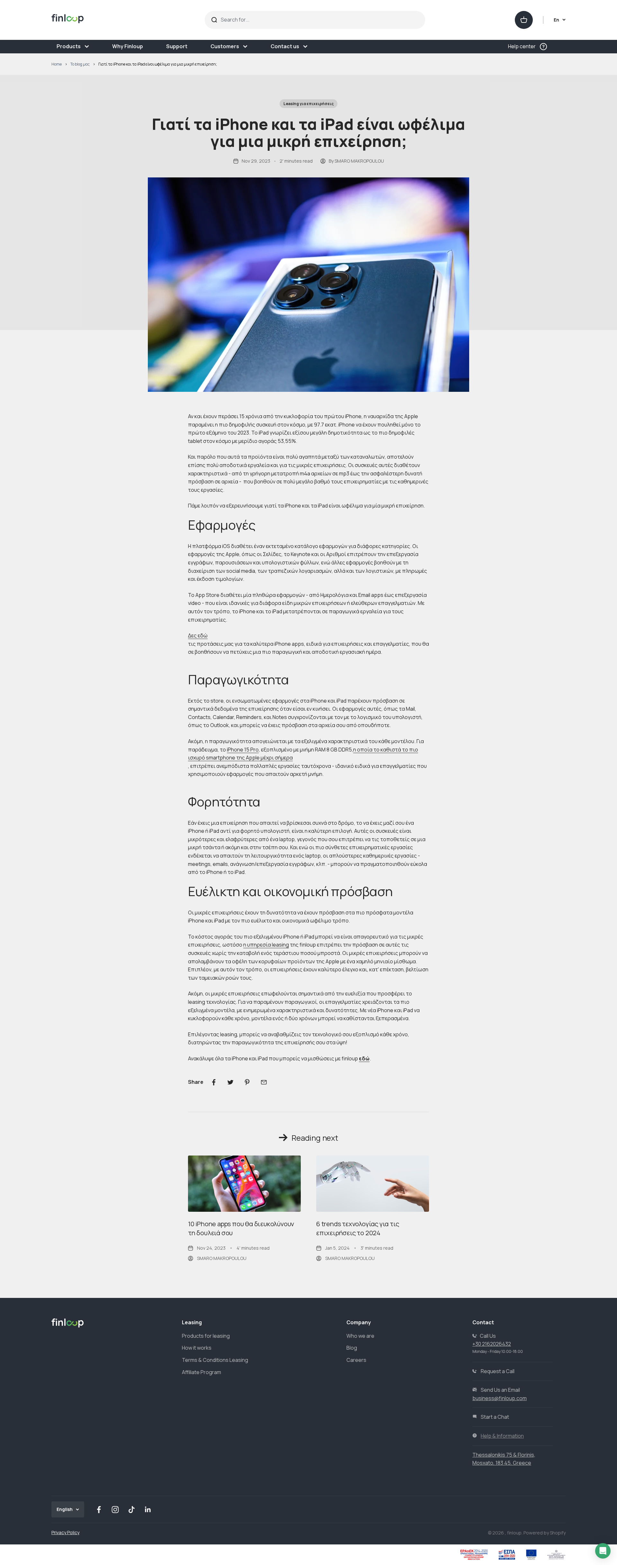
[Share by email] (263, 1082)
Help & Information (502, 1435)
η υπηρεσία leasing (266, 944)
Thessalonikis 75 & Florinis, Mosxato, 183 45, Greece (503, 1459)
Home (56, 64)
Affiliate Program (201, 1372)
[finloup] (108, 20)
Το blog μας (80, 64)
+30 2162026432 (491, 1343)
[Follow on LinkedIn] (148, 1509)
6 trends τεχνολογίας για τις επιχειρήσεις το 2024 (357, 1228)
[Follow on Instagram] (115, 1509)
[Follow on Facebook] (98, 1509)
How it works (196, 1347)
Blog (351, 1347)
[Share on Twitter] (230, 1082)
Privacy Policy (65, 1532)
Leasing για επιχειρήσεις (308, 103)
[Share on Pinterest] (247, 1082)
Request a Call (497, 1371)
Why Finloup (127, 46)
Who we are (360, 1335)
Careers (356, 1359)
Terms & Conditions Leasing (215, 1359)
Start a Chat (495, 1416)
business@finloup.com (499, 1398)
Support (176, 46)
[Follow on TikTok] (131, 1509)
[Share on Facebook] (213, 1082)
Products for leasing (206, 1335)
